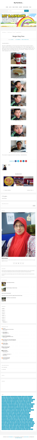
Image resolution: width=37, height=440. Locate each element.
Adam (26, 396)
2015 (3, 315)
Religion (3, 423)
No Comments (18, 39)
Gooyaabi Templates (18, 437)
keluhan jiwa (4, 411)
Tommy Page (31, 426)
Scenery (33, 423)
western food (13, 429)
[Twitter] (16, 263)
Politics (26, 420)
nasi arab (28, 417)
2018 (3, 310)
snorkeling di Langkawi (24, 424)
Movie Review (20, 417)
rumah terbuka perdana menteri (19, 423)
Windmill (23, 429)
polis (23, 420)
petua (18, 420)
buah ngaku (21, 399)
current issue (4, 402)
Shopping (11, 424)
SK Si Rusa (15, 424)
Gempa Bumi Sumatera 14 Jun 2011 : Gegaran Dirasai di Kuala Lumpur (12, 295)
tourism (7, 427)
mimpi (12, 417)
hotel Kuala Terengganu (19, 408)
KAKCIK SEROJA (5, 350)
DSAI (19, 402)
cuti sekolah (9, 402)
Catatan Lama (30, 190)
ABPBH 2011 (19, 396)
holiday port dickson (11, 408)
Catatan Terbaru (7, 190)
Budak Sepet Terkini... (6, 351)
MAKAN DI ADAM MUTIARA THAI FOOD (8, 336)
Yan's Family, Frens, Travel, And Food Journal (9, 339)
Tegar (17, 426)
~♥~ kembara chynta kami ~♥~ (7, 354)
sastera (30, 423)
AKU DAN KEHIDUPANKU (6, 357)
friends (21, 405)
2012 (3, 320)
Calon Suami (26, 399)
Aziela (9, 164)
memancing (9, 417)
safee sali (26, 423)
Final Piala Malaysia (5, 405)
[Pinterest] (20, 263)
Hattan (3, 408)
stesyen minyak (31, 424)
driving (17, 402)
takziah (11, 426)
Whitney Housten (18, 429)
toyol (11, 427)
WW (29, 429)
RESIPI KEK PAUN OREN (6, 347)
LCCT (29, 414)
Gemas (24, 405)
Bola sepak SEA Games (15, 399)
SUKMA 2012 (3, 426)
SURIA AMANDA (5, 332)
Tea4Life (14, 426)
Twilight (18, 427)
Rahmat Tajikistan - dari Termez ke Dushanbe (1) (9, 340)
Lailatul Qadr (19, 414)
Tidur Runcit (26, 426)
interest (29, 408)
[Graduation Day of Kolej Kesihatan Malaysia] (18, 181)
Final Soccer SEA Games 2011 (13, 405)
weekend (9, 429)
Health (6, 408)
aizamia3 (4, 328)
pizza (20, 420)
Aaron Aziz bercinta (14, 396)
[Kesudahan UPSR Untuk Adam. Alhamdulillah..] (28, 181)
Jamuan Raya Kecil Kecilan (10, 282)
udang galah (22, 427)
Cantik (30, 399)
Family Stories (24, 39)
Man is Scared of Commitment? (6, 293)
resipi (6, 423)
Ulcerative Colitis (27, 427)
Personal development (13, 420)
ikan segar (25, 408)
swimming (7, 426)
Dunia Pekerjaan (23, 402)
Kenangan (22, 411)
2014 (3, 317)
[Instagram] (18, 263)
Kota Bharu (10, 414)
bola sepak (9, 399)
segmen (3, 424)
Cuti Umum (13, 402)
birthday (3, 399)
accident (23, 396)
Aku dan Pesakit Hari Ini (6, 358)
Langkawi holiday (24, 414)
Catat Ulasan (4, 198)
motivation (16, 417)
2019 (3, 308)
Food (28, 39)
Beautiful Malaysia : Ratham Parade (12, 287)
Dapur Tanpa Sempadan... (6, 346)
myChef (24, 417)
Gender (32, 405)
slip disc (19, 424)
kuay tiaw (14, 414)
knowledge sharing (5, 414)
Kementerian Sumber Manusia (16, 411)
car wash (33, 399)
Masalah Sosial (4, 417)
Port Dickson (30, 420)
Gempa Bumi (28, 405)
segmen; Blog (7, 424)
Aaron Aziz (8, 396)
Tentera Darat (22, 426)
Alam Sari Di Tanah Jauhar (6, 335)
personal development (5, 420)
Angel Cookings (30, 396)
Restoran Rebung (10, 423)
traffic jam (14, 427)
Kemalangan (9, 411)
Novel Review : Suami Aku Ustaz (11, 297)
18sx (2, 396)
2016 (3, 313)
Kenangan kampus (27, 411)
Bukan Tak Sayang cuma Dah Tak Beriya (8, 329)
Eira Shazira (29, 402)
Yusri (32, 429)
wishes (27, 429)
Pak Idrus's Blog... (5, 343)
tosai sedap (3, 427)
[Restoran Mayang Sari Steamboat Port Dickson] (9, 181)
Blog (6, 399)
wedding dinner (4, 429)
